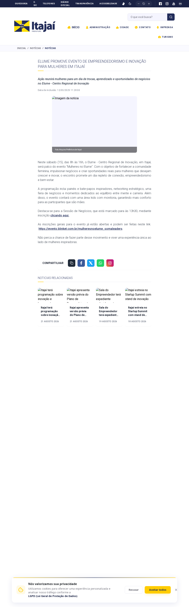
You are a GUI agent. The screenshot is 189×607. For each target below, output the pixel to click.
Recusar (134, 589)
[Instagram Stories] (110, 263)
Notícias (35, 48)
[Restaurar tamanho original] (143, 3)
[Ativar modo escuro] (130, 3)
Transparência (84, 3)
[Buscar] (171, 17)
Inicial (21, 48)
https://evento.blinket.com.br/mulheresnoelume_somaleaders (80, 228)
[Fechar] (176, 590)
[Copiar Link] (71, 263)
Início (76, 27)
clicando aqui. (59, 215)
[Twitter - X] (90, 263)
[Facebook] (160, 3)
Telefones (49, 3)
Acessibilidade (108, 3)
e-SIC (35, 3)
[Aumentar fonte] (149, 3)
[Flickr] (180, 3)
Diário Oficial (65, 3)
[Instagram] (167, 3)
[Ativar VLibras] (123, 3)
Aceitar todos (157, 589)
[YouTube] (173, 3)
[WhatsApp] (100, 263)
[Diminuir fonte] (138, 3)
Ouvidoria (21, 3)
